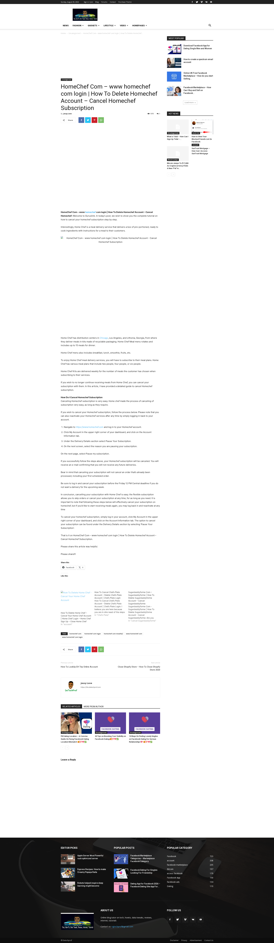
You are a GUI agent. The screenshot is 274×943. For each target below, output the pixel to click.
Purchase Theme (125, 2)
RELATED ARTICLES (71, 706)
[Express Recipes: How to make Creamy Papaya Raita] (68, 873)
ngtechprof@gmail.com (122, 926)
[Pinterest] (94, 120)
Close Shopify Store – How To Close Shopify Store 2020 (139, 668)
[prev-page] (62, 747)
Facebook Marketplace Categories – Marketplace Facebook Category (142, 858)
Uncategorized (74, 33)
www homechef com (134, 634)
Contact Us (208, 940)
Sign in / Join (88, 2)
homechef (90, 212)
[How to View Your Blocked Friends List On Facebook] (202, 126)
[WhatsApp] (101, 120)
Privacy (184, 940)
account (195, 145)
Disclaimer (174, 940)
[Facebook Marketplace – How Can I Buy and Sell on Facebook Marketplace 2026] (174, 91)
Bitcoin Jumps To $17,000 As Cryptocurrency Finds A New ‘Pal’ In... (177, 165)
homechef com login (92, 634)
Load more (189, 102)
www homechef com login (72, 637)
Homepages (138, 25)
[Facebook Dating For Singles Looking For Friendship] (121, 874)
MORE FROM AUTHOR (94, 706)
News (66, 25)
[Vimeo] (202, 2)
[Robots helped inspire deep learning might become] (68, 887)
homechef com (75, 634)
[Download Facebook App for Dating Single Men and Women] (174, 49)
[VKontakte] (206, 2)
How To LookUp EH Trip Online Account (79, 667)
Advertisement (196, 940)
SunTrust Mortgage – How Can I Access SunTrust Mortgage (201, 151)
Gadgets (92, 25)
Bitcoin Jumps (173, 160)
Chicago (104, 338)
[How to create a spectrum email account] (174, 63)
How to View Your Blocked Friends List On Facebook (202, 139)
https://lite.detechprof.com (91, 687)
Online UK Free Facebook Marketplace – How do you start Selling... (198, 76)
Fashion (77, 25)
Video (123, 25)
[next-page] (67, 747)
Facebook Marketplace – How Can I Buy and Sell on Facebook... (197, 90)
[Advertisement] (110, 57)
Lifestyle (108, 25)
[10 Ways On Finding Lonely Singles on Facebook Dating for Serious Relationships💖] (144, 723)
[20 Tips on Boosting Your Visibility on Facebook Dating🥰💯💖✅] (110, 723)
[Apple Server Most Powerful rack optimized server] (68, 859)
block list (196, 133)
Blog (97, 2)
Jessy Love (67, 114)
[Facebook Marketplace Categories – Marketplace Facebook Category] (121, 859)
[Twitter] (197, 2)
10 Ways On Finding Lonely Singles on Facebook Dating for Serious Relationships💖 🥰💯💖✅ (143, 739)
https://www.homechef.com (89, 427)
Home (63, 33)
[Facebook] (192, 2)
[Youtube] (211, 2)
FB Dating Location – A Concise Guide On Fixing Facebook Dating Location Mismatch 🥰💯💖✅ (75, 739)
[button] (209, 25)
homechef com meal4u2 (113, 634)
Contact (113, 2)
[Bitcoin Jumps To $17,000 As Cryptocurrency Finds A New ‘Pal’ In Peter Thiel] (178, 153)
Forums (104, 2)
